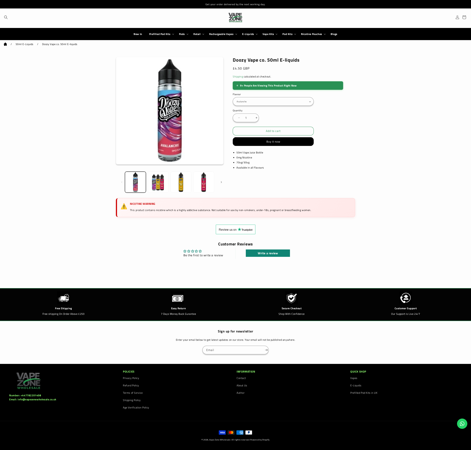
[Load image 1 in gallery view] (135, 182)
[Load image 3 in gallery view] (181, 182)
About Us (242, 385)
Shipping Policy (132, 400)
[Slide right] (219, 182)
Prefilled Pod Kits (160, 34)
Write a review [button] (268, 253)
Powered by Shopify (260, 439)
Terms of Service (133, 393)
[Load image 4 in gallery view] (203, 182)
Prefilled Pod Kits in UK (363, 393)
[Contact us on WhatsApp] (462, 424)
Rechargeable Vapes (221, 34)
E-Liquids (248, 34)
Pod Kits (287, 34)
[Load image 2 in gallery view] (158, 182)
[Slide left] (120, 182)
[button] (4, 17)
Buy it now (273, 141)
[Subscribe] (264, 350)
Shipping (238, 76)
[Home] (5, 45)
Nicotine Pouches (311, 34)
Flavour (237, 94)
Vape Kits (268, 34)
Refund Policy (131, 385)
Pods (182, 34)
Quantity (237, 110)
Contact (241, 378)
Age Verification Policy (136, 407)
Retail (197, 34)
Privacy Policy (131, 378)
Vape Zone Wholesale (220, 439)
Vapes (353, 378)
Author (241, 393)
